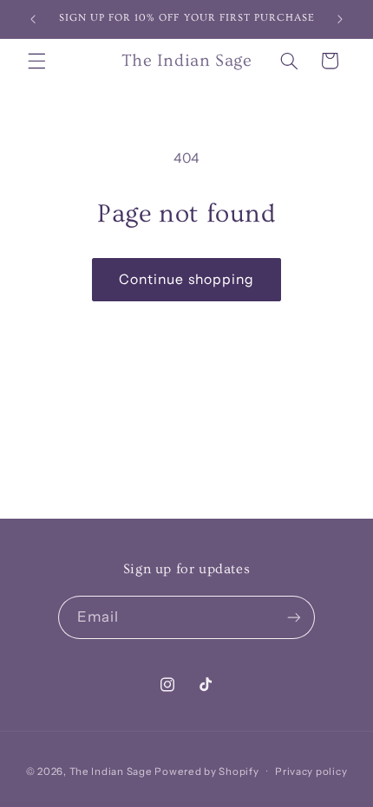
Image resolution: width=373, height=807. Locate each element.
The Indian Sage (111, 771)
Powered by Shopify (206, 771)
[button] (36, 61)
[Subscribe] (294, 617)
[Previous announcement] (33, 19)
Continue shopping (186, 279)
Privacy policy (311, 771)
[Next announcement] (340, 19)
